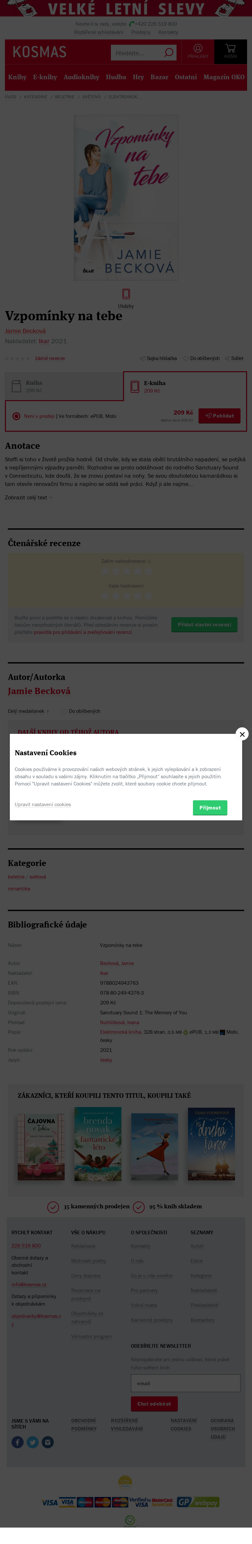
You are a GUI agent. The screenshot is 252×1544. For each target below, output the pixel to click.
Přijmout (210, 807)
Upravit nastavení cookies (43, 804)
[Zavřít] (242, 733)
